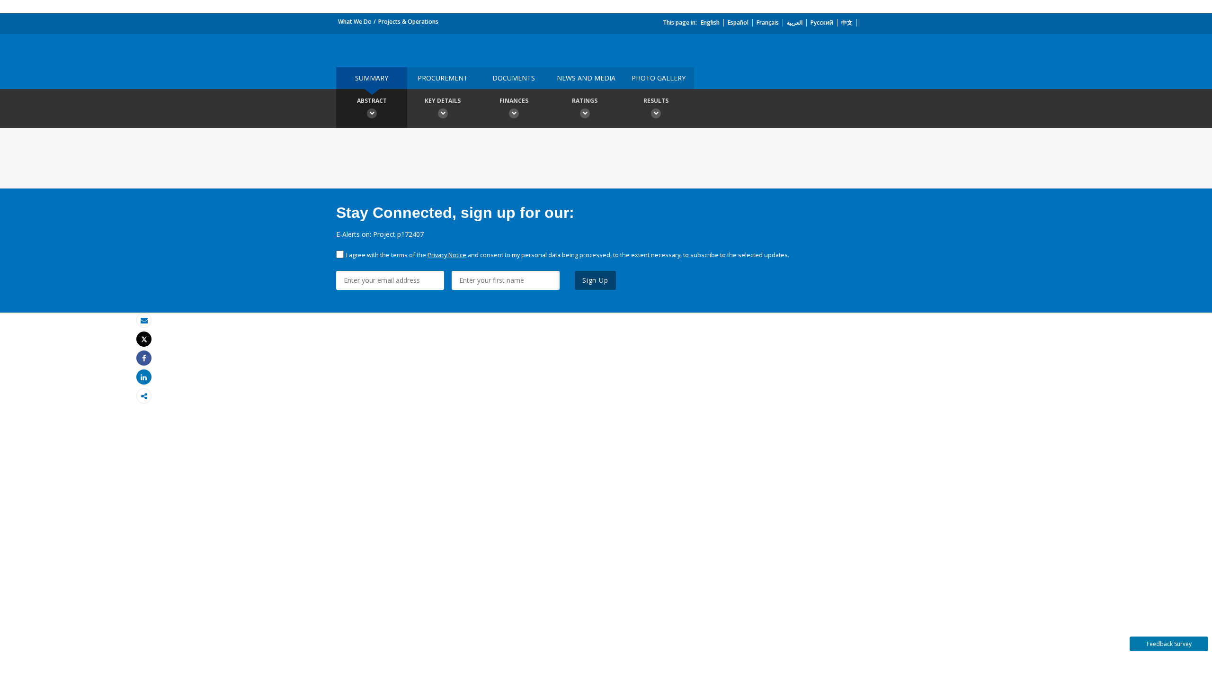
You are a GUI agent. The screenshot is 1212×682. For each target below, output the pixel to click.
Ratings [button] (584, 101)
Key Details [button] (443, 101)
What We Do (355, 22)
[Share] (144, 358)
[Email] (144, 320)
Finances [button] (513, 101)
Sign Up (595, 280)
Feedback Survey (1169, 644)
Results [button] (655, 101)
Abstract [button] (372, 101)
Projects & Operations (408, 22)
